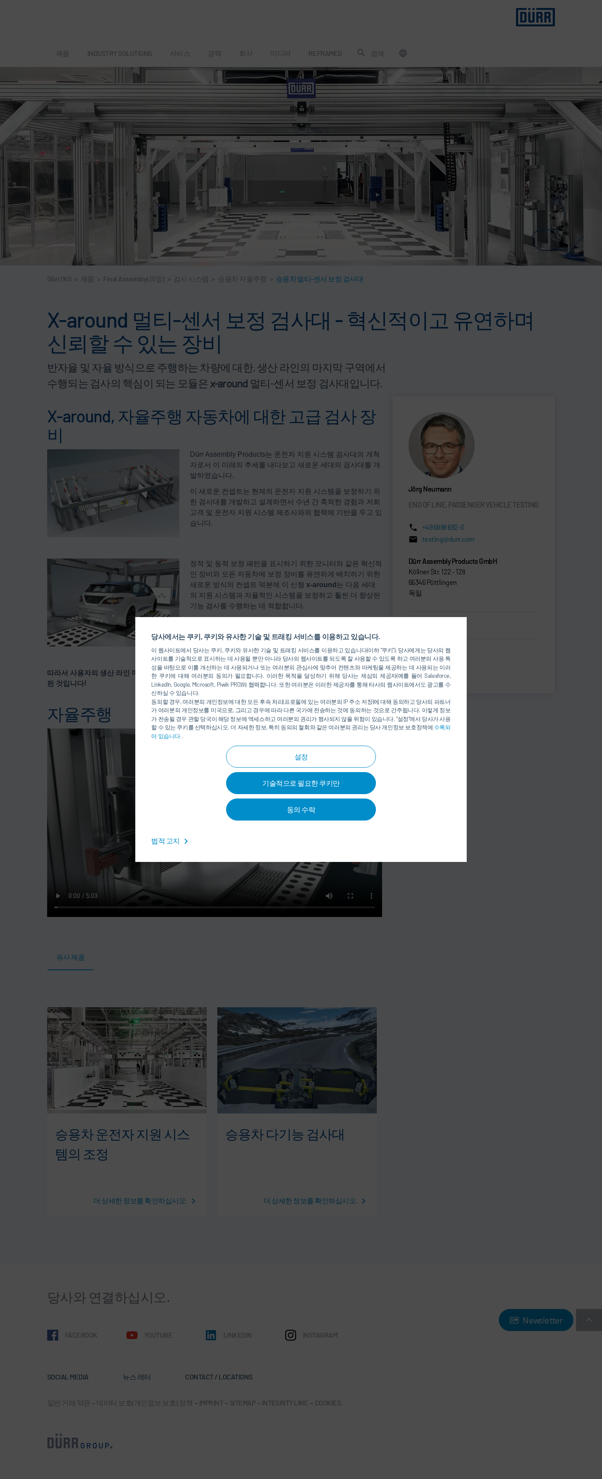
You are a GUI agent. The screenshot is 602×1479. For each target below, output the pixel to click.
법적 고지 (166, 840)
